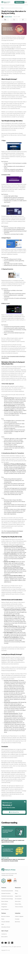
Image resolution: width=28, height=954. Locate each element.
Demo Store (18, 901)
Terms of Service (19, 906)
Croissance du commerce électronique (13, 8)
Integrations (4, 906)
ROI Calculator (18, 898)
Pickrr (2, 924)
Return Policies (4, 901)
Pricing (16, 890)
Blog (2, 8)
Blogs (16, 893)
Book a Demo (4, 936)
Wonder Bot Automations (7, 896)
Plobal (2, 919)
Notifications (4, 904)
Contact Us (4, 934)
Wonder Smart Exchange (7, 898)
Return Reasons (4, 909)
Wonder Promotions (5, 893)
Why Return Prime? (5, 927)
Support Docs (18, 896)
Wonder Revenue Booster (7, 890)
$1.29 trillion (11, 48)
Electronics (17, 921)
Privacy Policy (18, 904)
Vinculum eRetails (5, 921)
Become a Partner (5, 916)
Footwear (17, 919)
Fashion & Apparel (19, 916)
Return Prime (20, 659)
